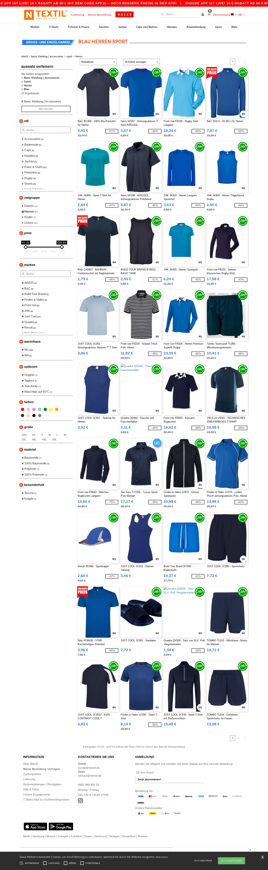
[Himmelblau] (39, 409)
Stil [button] (26, 121)
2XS (24, 435)
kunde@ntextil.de (89, 767)
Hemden (172, 27)
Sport (218, 27)
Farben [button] (29, 402)
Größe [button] (28, 427)
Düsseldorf (128, 836)
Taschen (104, 27)
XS (33, 435)
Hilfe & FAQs (31, 789)
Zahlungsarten (32, 774)
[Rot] (22, 409)
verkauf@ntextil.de (89, 775)
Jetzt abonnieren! (149, 779)
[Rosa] (28, 409)
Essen (88, 836)
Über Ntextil (30, 763)
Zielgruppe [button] (32, 197)
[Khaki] (28, 415)
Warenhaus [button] (32, 341)
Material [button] (30, 449)
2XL (24, 439)
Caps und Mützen (146, 27)
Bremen (143, 836)
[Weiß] (62, 409)
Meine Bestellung (99, 14)
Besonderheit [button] (34, 485)
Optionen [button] (30, 366)
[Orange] (56, 409)
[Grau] (39, 415)
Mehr (234, 27)
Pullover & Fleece (78, 27)
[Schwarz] (34, 415)
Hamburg (38, 836)
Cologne (63, 836)
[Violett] (34, 409)
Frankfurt (76, 836)
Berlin (26, 836)
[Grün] (45, 409)
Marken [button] (29, 265)
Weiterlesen (162, 856)
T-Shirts (53, 27)
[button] (203, 14)
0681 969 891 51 (88, 784)
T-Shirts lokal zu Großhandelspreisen (46, 799)
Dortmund (100, 836)
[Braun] (22, 415)
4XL (44, 439)
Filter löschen (46, 109)
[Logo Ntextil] (45, 15)
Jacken (122, 27)
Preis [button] (28, 233)
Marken (35, 27)
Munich (51, 836)
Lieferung (77, 14)
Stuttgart (114, 836)
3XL (34, 439)
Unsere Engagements (36, 794)
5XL (54, 439)
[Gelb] (51, 409)
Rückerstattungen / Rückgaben (42, 784)
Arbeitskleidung (196, 27)
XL (65, 435)
